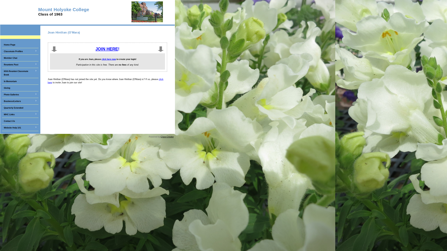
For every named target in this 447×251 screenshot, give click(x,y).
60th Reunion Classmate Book (15, 73)
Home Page (9, 45)
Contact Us (9, 121)
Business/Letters (11, 101)
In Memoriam (10, 81)
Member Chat (10, 58)
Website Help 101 (11, 128)
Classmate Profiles (12, 51)
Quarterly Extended (13, 108)
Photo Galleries (10, 94)
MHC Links (8, 114)
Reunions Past (10, 64)
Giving (7, 88)
